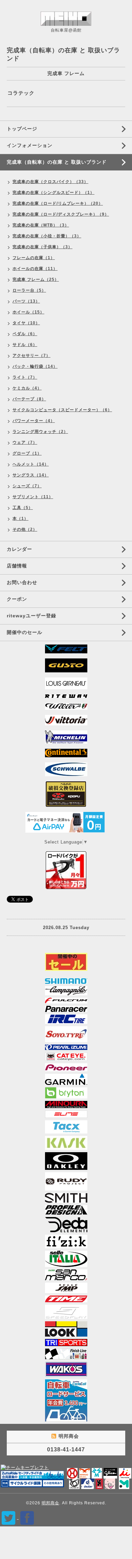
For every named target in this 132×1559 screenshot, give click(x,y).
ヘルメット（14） (31, 464)
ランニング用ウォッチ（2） (40, 431)
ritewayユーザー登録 (31, 615)
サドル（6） (25, 344)
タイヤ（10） (26, 323)
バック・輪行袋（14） (35, 366)
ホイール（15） (28, 312)
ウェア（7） (25, 442)
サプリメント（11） (33, 496)
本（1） (20, 518)
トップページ (22, 128)
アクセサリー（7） (31, 355)
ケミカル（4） (27, 388)
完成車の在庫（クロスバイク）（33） (50, 181)
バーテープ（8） (29, 399)
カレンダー (19, 549)
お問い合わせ (22, 582)
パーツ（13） (26, 301)
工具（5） (23, 507)
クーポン (17, 599)
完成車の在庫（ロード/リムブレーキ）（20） (58, 203)
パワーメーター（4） (34, 420)
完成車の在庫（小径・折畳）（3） (47, 236)
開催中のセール (24, 632)
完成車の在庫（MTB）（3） (41, 225)
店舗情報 (17, 565)
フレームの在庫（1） (34, 257)
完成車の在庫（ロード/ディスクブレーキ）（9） (61, 214)
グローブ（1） (27, 453)
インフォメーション (29, 145)
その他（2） (25, 529)
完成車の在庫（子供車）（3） (42, 246)
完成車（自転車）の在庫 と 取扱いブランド (57, 162)
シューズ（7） (27, 486)
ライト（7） (25, 377)
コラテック (21, 93)
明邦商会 (50, 1503)
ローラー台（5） (29, 290)
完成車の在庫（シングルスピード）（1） (53, 192)
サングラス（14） (31, 475)
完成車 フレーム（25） (36, 279)
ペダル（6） (25, 333)
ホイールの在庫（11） (35, 268)
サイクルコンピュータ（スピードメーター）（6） (62, 409)
